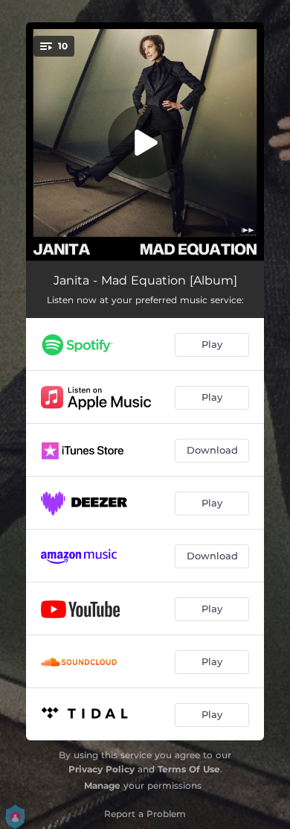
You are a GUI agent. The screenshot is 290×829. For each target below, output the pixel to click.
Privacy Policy (101, 769)
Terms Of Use (189, 769)
